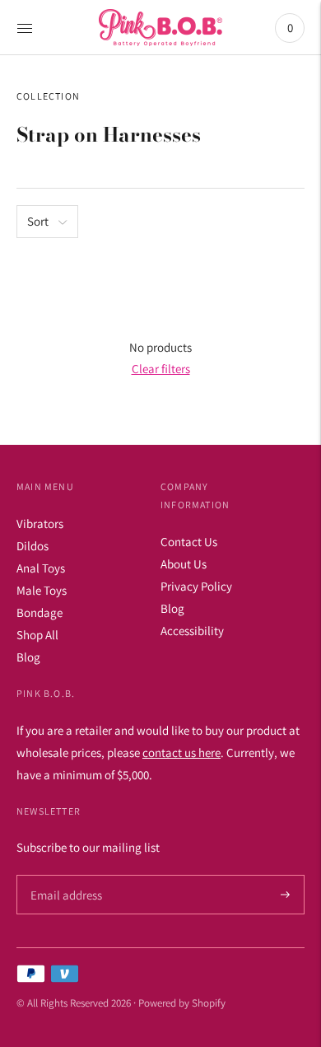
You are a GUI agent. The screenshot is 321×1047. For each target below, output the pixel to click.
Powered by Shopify (182, 1003)
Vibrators (39, 523)
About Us (183, 564)
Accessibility (192, 630)
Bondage (39, 612)
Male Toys (41, 590)
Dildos (32, 546)
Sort (38, 221)
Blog (28, 657)
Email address (64, 875)
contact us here (181, 752)
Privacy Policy (196, 586)
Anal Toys (40, 568)
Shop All (37, 635)
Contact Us (188, 541)
